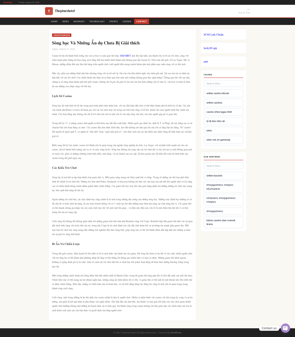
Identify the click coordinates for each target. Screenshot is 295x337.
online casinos (214, 102)
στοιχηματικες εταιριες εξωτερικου (219, 186)
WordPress (176, 332)
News (65, 21)
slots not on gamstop (218, 139)
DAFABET (125, 55)
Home (54, 21)
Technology (96, 21)
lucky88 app (210, 48)
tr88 (206, 61)
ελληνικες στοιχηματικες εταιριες (221, 199)
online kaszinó (214, 175)
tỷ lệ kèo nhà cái (215, 121)
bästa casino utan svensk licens (220, 222)
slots (209, 130)
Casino (127, 21)
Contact (141, 21)
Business (79, 21)
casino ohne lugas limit (219, 111)
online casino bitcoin (217, 93)
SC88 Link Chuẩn (213, 34)
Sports (113, 21)
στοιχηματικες (214, 211)
